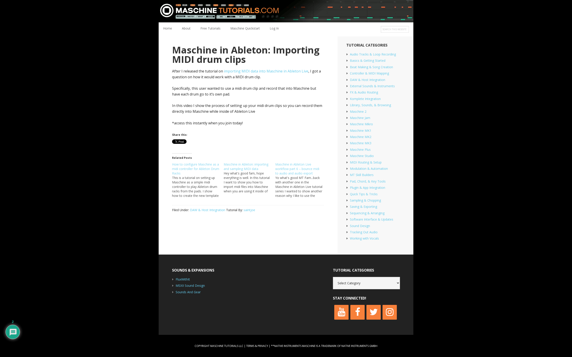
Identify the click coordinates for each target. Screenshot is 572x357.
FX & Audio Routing (364, 92)
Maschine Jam (360, 118)
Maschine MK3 (360, 143)
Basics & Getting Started (367, 60)
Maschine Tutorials (286, 11)
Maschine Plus (360, 149)
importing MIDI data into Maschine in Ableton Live (266, 71)
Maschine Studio (362, 156)
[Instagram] (390, 312)
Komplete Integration (365, 99)
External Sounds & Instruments (372, 86)
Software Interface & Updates (371, 219)
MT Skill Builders (362, 175)
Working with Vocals (364, 238)
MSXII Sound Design (190, 285)
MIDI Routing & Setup (366, 162)
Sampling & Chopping (365, 200)
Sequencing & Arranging (367, 213)
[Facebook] (357, 312)
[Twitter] (373, 312)
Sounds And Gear (188, 292)
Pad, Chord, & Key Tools (368, 181)
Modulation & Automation (369, 168)
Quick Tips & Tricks (364, 194)
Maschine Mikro (361, 124)
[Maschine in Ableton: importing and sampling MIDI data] (249, 177)
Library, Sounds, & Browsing (370, 105)
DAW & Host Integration (207, 210)
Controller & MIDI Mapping (369, 73)
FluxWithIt (183, 279)
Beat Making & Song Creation (371, 67)
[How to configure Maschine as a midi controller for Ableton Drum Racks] (198, 180)
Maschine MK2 (360, 137)
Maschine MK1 (360, 130)
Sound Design (360, 226)
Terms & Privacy (257, 346)
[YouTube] (341, 312)
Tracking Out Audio (364, 232)
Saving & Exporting (363, 206)
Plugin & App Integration (367, 187)
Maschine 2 (358, 111)
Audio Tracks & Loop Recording (373, 54)
